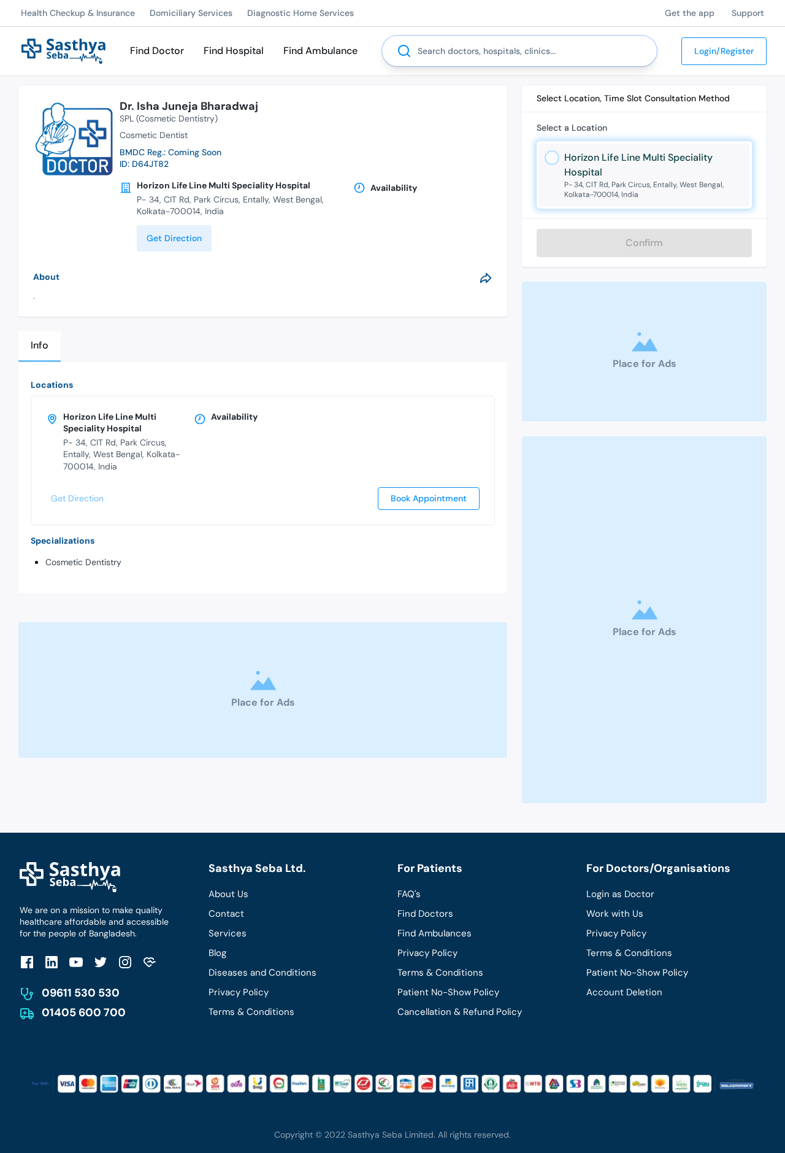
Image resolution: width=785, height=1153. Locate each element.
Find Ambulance (320, 50)
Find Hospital (234, 50)
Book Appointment (429, 498)
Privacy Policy (239, 992)
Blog (217, 953)
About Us (228, 894)
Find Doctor (157, 50)
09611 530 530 (81, 992)
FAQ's (409, 894)
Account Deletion (624, 992)
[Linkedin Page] (51, 962)
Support (748, 12)
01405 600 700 (84, 1012)
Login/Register (724, 50)
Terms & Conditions (251, 1012)
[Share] (485, 278)
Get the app (689, 12)
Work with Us (614, 914)
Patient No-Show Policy (448, 992)
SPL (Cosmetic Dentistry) (169, 118)
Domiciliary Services (191, 12)
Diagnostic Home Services (300, 12)
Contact (226, 914)
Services (228, 933)
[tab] (39, 346)
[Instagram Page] (125, 962)
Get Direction (174, 238)
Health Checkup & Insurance (78, 12)
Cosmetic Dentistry (83, 562)
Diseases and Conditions (262, 972)
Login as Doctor (620, 894)
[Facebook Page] (27, 962)
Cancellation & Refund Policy (459, 1012)
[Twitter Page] (100, 962)
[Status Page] (149, 962)
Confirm (644, 242)
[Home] (63, 50)
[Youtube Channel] (76, 962)
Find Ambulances (434, 933)
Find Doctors (425, 914)
